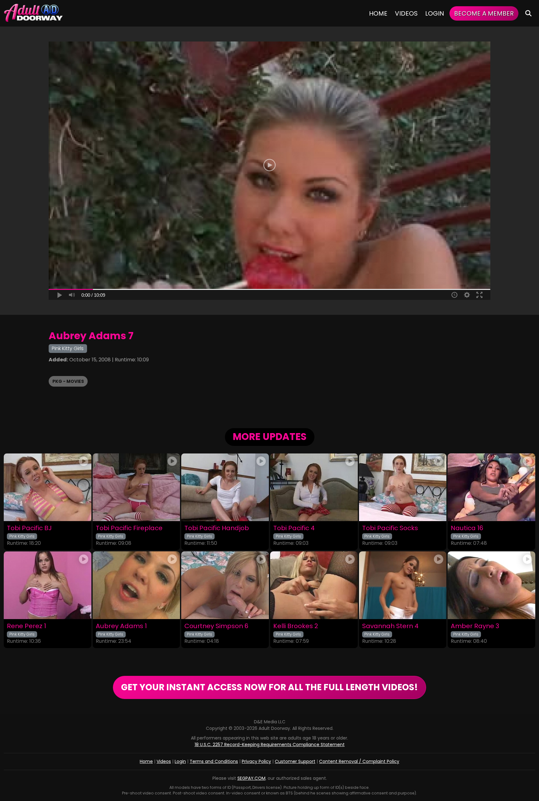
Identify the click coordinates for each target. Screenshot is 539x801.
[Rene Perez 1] (47, 585)
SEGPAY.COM (251, 778)
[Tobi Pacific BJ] (47, 487)
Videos (406, 13)
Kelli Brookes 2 (295, 626)
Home (378, 13)
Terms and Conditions (214, 761)
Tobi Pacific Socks (390, 528)
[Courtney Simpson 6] (225, 585)
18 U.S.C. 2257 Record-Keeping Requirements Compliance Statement (270, 744)
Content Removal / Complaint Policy (359, 761)
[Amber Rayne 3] (491, 585)
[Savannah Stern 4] (403, 585)
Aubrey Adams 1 (121, 626)
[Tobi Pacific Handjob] (225, 487)
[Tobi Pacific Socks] (403, 487)
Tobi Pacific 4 (294, 528)
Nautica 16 (467, 528)
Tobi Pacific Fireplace (129, 528)
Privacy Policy (256, 761)
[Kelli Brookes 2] (314, 585)
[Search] (528, 13)
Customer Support (295, 761)
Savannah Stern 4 (390, 626)
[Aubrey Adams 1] (136, 585)
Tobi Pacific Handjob (216, 528)
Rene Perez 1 (26, 626)
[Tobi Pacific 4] (314, 487)
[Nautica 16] (491, 487)
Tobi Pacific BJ (29, 528)
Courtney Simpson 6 (216, 626)
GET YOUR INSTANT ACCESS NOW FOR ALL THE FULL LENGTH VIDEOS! (269, 687)
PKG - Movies (68, 381)
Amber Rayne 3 (475, 626)
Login (434, 13)
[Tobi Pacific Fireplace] (136, 487)
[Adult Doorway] (33, 13)
